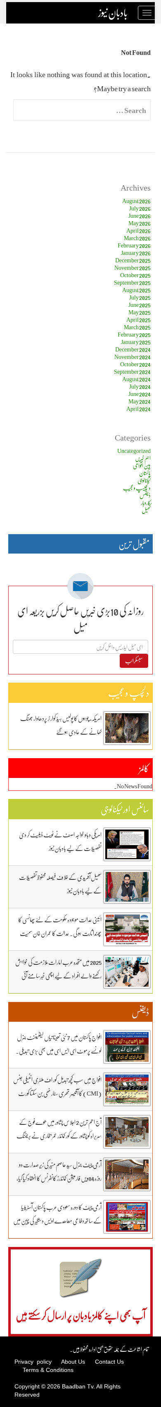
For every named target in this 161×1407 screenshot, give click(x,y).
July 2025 (140, 297)
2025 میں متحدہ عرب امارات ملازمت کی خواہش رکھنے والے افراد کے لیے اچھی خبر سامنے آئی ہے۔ (58, 975)
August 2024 (136, 379)
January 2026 (136, 252)
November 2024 (132, 356)
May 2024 (139, 401)
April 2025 (138, 319)
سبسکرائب (134, 660)
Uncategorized (134, 450)
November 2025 (132, 267)
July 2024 (140, 386)
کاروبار (146, 502)
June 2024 (139, 394)
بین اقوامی (142, 465)
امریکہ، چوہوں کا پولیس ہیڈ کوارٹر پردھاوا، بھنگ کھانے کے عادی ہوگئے (61, 725)
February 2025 (134, 334)
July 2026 (140, 208)
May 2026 (139, 223)
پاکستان (145, 473)
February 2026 (134, 245)
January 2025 (136, 342)
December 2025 (133, 260)
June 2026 (139, 215)
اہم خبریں (143, 458)
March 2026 (137, 238)
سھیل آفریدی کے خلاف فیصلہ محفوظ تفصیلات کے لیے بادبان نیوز (60, 884)
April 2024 (138, 408)
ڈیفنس (145, 495)
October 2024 (135, 364)
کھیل (146, 510)
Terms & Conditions (48, 1370)
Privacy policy (33, 1361)
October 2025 (135, 275)
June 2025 (139, 304)
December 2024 (133, 349)
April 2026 (138, 230)
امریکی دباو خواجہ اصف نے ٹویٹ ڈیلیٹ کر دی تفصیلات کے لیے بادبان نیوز (60, 841)
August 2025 (136, 290)
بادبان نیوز (113, 12)
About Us (73, 1361)
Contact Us (109, 1361)
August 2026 (136, 200)
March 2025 (137, 327)
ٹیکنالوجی (144, 480)
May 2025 (139, 312)
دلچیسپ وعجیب (137, 488)
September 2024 (132, 371)
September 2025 (132, 282)
